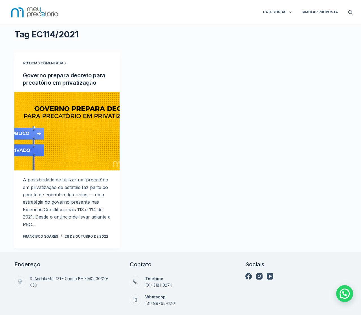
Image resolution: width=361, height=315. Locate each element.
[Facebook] (248, 276)
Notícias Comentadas (44, 63)
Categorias (274, 12)
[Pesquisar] (350, 12)
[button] (344, 293)
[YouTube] (270, 276)
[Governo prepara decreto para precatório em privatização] (67, 131)
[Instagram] (259, 276)
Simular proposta (319, 12)
